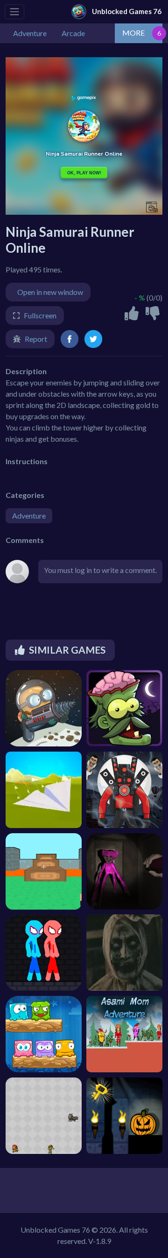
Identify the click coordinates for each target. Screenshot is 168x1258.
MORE (133, 32)
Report (36, 338)
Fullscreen (40, 315)
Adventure (29, 515)
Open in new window (50, 291)
